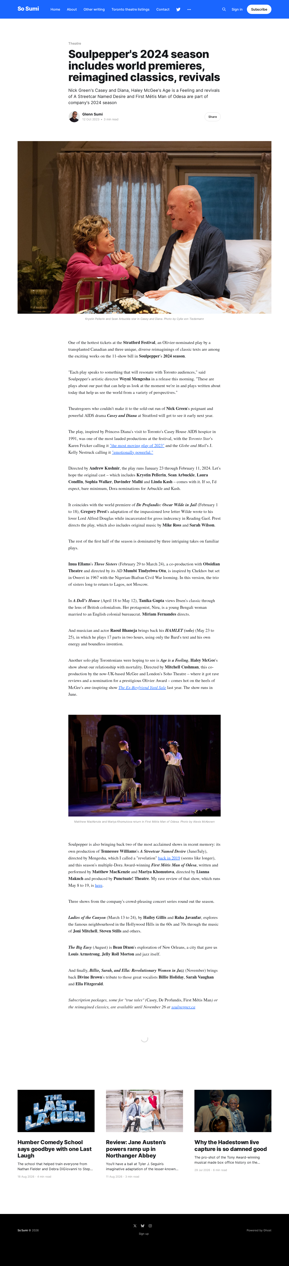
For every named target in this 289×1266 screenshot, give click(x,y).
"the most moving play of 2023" (137, 445)
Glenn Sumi (92, 114)
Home (55, 9)
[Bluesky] (142, 1226)
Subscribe (259, 9)
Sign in (237, 9)
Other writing (94, 9)
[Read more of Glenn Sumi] (74, 117)
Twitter (178, 9)
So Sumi (28, 9)
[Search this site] (224, 9)
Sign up (144, 1233)
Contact (162, 9)
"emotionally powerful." (132, 452)
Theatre (74, 43)
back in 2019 (169, 858)
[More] (189, 9)
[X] (135, 1226)
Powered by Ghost (259, 1230)
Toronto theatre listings (130, 9)
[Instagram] (150, 1226)
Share (212, 116)
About (72, 9)
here (98, 885)
